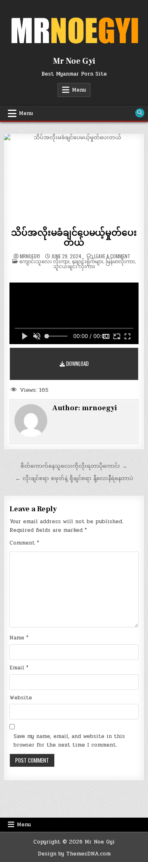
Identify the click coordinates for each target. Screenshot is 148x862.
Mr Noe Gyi (74, 61)
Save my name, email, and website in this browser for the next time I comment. (69, 740)
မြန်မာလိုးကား (120, 260)
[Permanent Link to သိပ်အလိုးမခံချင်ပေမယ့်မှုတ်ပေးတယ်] (74, 178)
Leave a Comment (112, 256)
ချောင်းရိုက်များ (87, 260)
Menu (79, 90)
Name (18, 638)
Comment (24, 543)
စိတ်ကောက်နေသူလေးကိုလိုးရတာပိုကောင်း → (74, 466)
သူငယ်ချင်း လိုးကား (74, 265)
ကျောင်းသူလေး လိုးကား (44, 260)
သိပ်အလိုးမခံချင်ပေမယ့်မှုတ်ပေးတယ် (73, 237)
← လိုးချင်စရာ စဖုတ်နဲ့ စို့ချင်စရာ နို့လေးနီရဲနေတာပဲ (74, 478)
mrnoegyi (30, 256)
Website (20, 698)
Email (18, 668)
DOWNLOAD (77, 363)
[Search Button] (139, 112)
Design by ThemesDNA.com (74, 854)
